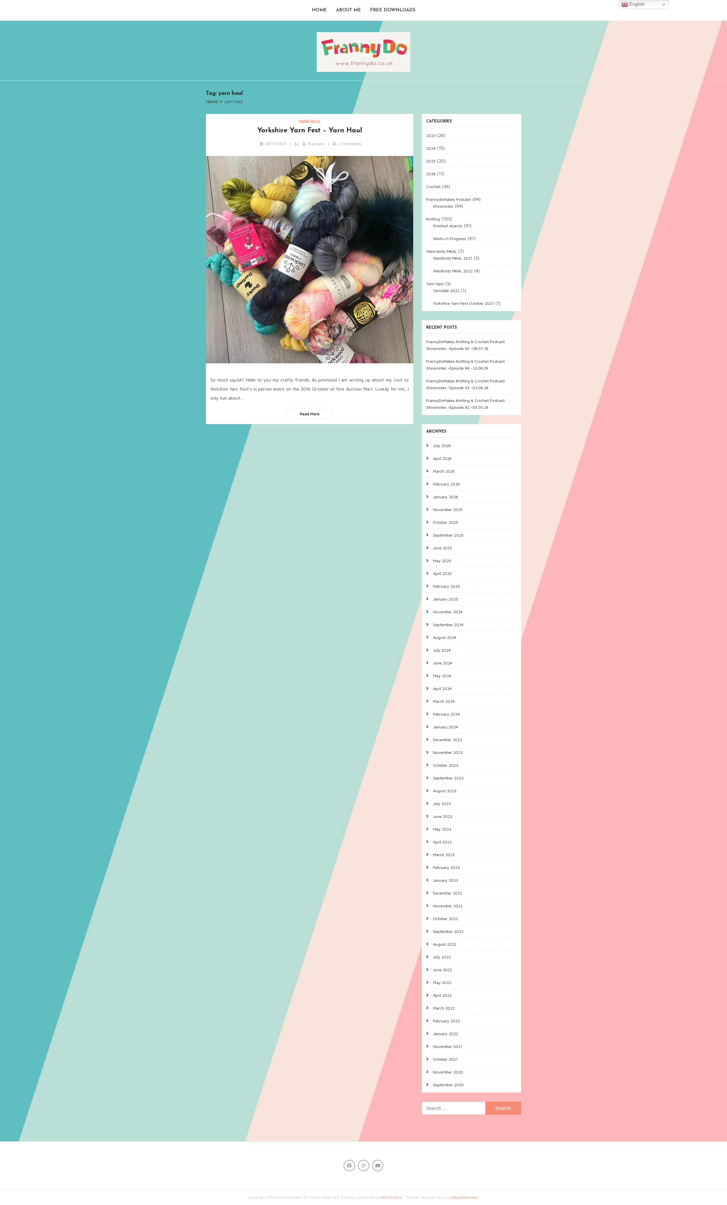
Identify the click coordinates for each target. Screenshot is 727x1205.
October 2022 (445, 918)
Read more (309, 413)
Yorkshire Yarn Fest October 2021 (463, 303)
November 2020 (448, 1072)
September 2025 (448, 535)
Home (319, 10)
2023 (431, 135)
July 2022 (442, 956)
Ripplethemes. (465, 1197)
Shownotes (443, 206)
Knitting (433, 218)
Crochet (433, 186)
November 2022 (448, 905)
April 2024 (442, 688)
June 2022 (442, 969)
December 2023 (447, 739)
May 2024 (442, 675)
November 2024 (448, 611)
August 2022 (444, 944)
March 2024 (444, 701)
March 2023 (444, 854)
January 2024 (445, 726)
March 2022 (444, 1008)
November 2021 (447, 1046)
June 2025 (442, 547)
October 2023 (445, 765)
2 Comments (350, 143)
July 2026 (442, 445)
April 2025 (442, 573)
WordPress (391, 1197)
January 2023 (445, 880)
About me (348, 10)
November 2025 (448, 509)
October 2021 (445, 1059)
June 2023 (442, 816)
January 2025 (445, 599)
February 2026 (446, 483)
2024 (431, 148)
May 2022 (442, 982)
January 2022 (445, 1033)
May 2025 (442, 560)
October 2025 (445, 522)
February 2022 (446, 1020)
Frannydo (316, 143)
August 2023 (444, 790)
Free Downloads (392, 10)
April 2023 (442, 841)
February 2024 (446, 714)
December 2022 (447, 893)
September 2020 (448, 1084)
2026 (431, 173)
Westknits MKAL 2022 (453, 270)
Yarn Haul (310, 121)
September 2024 (448, 624)
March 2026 (444, 471)
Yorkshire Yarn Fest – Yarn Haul (309, 130)
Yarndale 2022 (446, 290)
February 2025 (446, 586)
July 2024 (442, 650)
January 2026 (445, 496)
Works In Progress (449, 238)
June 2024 (442, 662)
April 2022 (442, 995)
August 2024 (444, 637)
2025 (431, 161)
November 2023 (448, 752)
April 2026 (442, 458)
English (636, 4)
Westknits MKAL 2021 (452, 258)
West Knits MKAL (441, 251)
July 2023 (442, 803)
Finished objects (447, 225)
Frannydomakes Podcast (448, 199)
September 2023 (448, 777)
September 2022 (448, 931)
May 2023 (442, 829)
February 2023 (446, 867)
